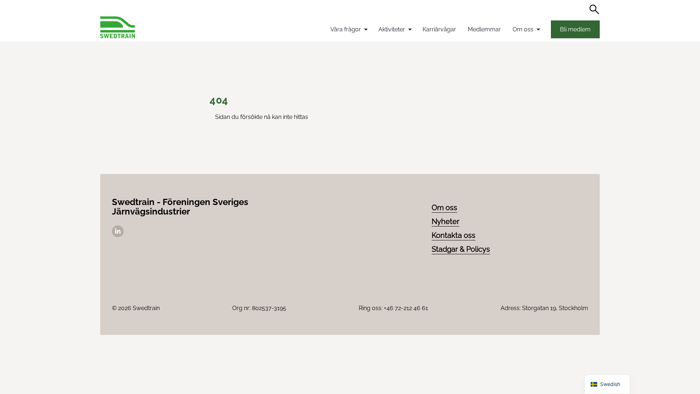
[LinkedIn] (118, 235)
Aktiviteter (391, 29)
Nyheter (445, 221)
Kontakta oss (453, 235)
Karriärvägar (439, 29)
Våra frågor (345, 29)
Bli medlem (575, 29)
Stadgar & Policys (461, 249)
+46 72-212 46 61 (406, 308)
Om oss (523, 29)
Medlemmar (484, 29)
